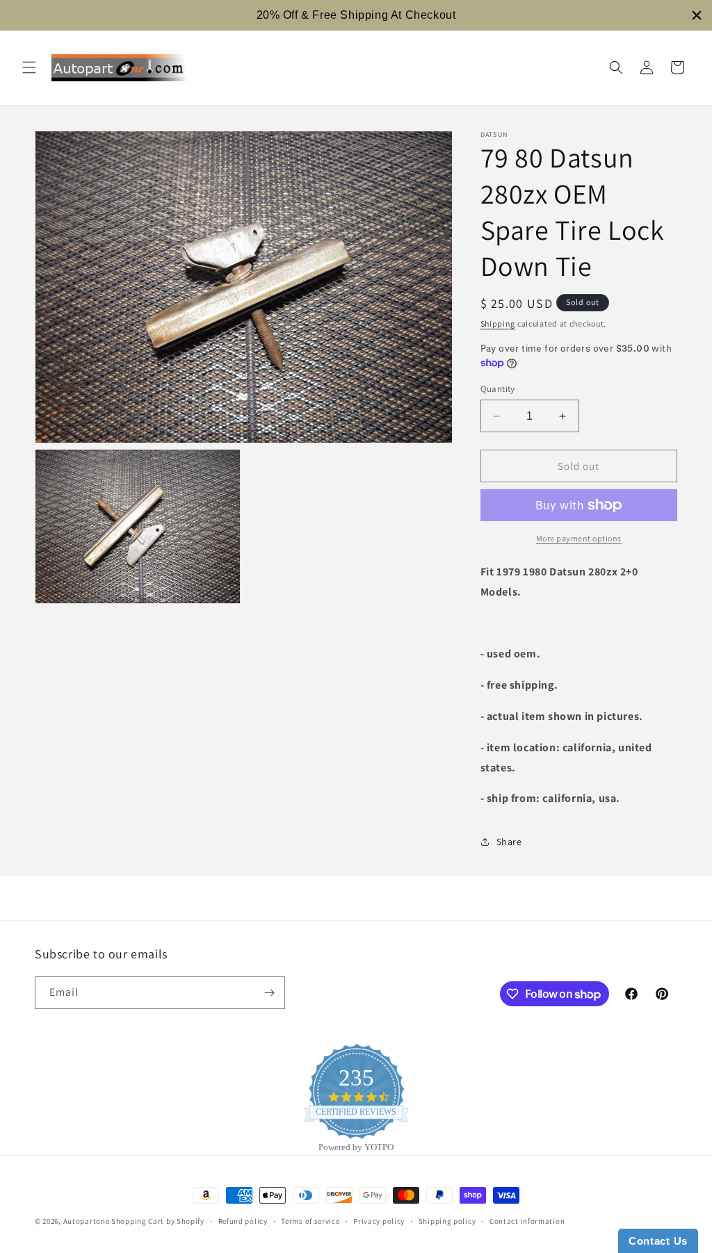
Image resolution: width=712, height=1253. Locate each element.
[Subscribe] (269, 992)
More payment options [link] (579, 538)
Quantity (497, 389)
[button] (29, 67)
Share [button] (509, 841)
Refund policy (243, 1221)
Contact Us (658, 1241)
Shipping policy (447, 1221)
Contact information (527, 1221)
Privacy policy (379, 1221)
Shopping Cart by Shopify (157, 1221)
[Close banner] (696, 15)
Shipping (498, 323)
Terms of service (310, 1221)
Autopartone (86, 1221)
